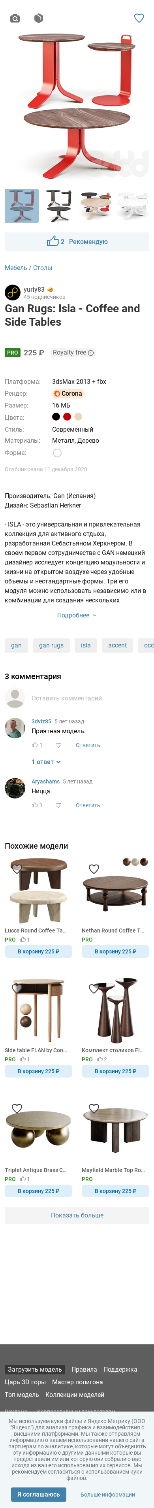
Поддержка (120, 1369)
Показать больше (77, 1215)
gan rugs (51, 645)
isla (86, 645)
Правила (84, 1369)
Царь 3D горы (25, 1382)
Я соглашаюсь (38, 1494)
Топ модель (22, 1395)
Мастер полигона (77, 1382)
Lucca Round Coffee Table (37, 930)
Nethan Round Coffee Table (114, 930)
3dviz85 (41, 721)
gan (16, 645)
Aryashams (46, 781)
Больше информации (108, 1494)
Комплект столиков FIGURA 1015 (114, 1050)
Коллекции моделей (74, 1395)
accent (117, 645)
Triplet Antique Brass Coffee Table (37, 1170)
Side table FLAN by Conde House (37, 1050)
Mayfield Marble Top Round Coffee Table (114, 1170)
